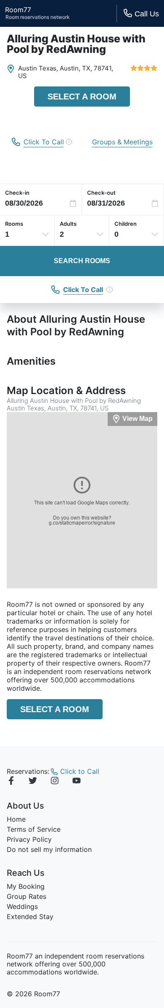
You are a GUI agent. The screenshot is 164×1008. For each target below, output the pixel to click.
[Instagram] (54, 781)
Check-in (17, 192)
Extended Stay (30, 916)
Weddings (22, 906)
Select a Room (82, 96)
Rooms (14, 223)
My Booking (26, 886)
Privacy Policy (29, 839)
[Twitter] (33, 781)
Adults (68, 223)
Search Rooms (82, 260)
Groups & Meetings (122, 142)
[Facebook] (11, 781)
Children (125, 223)
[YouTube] (76, 781)
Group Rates (26, 896)
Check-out (101, 192)
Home (16, 819)
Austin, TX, (76, 68)
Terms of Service (34, 829)
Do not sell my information (49, 849)
